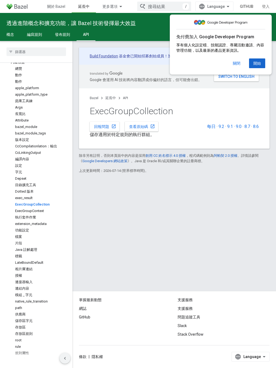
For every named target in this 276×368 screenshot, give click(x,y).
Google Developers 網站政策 (104, 161)
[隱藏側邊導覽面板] (65, 358)
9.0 (239, 126)
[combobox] (164, 6)
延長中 (83, 6)
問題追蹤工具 (189, 317)
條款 (83, 357)
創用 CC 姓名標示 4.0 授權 (166, 156)
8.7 (247, 126)
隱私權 (97, 357)
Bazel (94, 98)
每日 (211, 126)
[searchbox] (36, 51)
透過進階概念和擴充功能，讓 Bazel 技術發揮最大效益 (71, 23)
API (86, 34)
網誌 (83, 308)
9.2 (221, 126)
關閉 (236, 63)
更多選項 (110, 6)
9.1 (230, 126)
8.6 (256, 126)
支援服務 (185, 308)
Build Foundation (104, 56)
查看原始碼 (142, 126)
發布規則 (62, 34)
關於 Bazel (56, 6)
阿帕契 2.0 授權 (225, 156)
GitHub (246, 6)
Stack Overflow (190, 334)
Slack (182, 326)
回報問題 (105, 126)
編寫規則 (34, 34)
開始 (257, 63)
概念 (10, 34)
